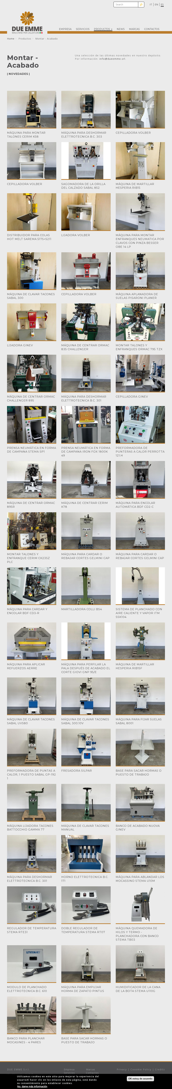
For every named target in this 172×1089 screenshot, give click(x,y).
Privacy (122, 1069)
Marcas (134, 29)
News (121, 29)
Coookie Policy (141, 1069)
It (151, 4)
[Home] (27, 22)
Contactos (151, 29)
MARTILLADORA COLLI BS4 (81, 609)
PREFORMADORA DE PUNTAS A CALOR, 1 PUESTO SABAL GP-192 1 (31, 774)
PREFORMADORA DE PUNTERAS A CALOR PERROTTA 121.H (140, 451)
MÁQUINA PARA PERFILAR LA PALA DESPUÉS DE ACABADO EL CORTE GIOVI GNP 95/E (85, 668)
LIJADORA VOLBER (75, 235)
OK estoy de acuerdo (140, 1078)
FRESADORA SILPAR (76, 770)
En (156, 4)
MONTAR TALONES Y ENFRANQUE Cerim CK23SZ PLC (28, 558)
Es (162, 4)
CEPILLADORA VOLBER (133, 132)
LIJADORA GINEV (20, 345)
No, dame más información (32, 1086)
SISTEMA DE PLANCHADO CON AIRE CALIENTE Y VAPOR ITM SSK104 (139, 613)
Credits (160, 1069)
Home (10, 38)
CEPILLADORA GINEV (132, 396)
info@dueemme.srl (112, 58)
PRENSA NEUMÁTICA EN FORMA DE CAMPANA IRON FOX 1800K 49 (85, 451)
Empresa (65, 29)
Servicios (83, 29)
